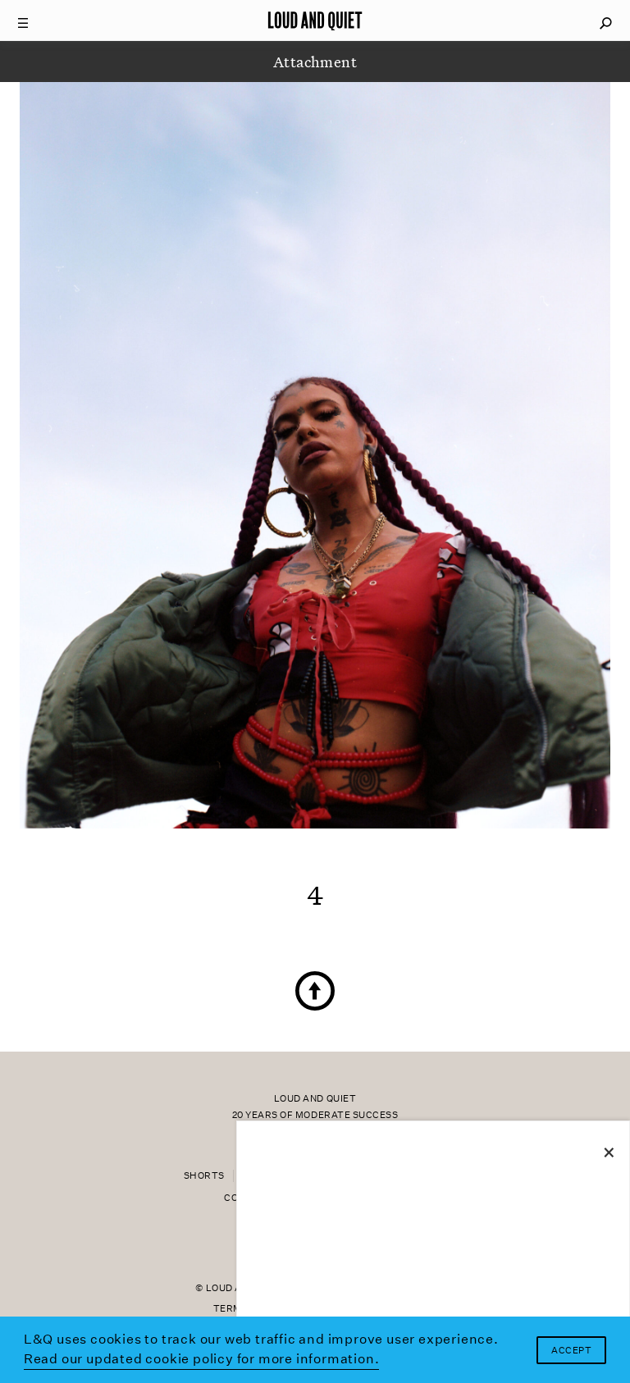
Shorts (204, 1176)
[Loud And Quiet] (315, 20)
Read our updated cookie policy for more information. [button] (202, 1359)
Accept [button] (571, 1350)
